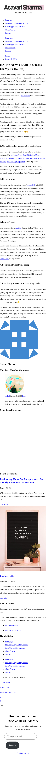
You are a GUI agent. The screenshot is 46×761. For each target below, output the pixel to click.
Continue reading (23, 753)
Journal (7, 56)
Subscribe (12, 745)
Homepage (9, 20)
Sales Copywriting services (15, 27)
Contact (8, 33)
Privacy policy (5, 687)
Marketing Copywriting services (16, 23)
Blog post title (7, 576)
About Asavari (10, 30)
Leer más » (4, 504)
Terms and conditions (7, 692)
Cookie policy (5, 682)
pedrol (7, 396)
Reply (24, 396)
